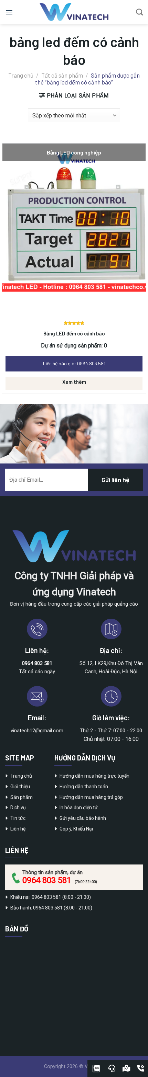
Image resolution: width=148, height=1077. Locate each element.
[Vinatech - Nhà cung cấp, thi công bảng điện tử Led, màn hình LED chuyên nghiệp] (74, 12)
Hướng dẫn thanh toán (84, 786)
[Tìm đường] (126, 1068)
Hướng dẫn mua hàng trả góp (91, 797)
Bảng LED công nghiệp (74, 152)
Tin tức (17, 818)
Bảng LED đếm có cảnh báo (74, 333)
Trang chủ (20, 75)
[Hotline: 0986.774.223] (141, 1068)
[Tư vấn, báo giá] (112, 1068)
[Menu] (9, 12)
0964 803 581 (46, 880)
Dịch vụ (18, 807)
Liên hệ (17, 829)
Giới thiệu (20, 786)
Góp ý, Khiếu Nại (76, 829)
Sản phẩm (21, 797)
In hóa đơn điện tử (79, 807)
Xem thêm (74, 382)
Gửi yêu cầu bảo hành (83, 818)
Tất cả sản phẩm (62, 75)
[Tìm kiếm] (139, 12)
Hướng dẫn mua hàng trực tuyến (94, 776)
